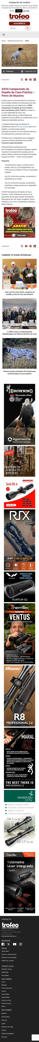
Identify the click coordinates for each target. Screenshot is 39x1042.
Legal (3, 1023)
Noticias (4, 985)
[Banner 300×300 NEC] (19, 222)
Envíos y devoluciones (9, 954)
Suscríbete (19, 23)
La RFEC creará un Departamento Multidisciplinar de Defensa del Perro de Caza (19, 333)
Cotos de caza (6, 1003)
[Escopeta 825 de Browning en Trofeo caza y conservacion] (19, 414)
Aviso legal (5, 951)
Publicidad (5, 972)
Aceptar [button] (19, 11)
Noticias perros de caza (15, 41)
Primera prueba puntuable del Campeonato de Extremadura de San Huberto (19, 372)
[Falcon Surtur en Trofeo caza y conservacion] (19, 587)
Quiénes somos (7, 969)
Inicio (3, 982)
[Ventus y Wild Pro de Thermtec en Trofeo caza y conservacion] (19, 634)
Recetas (4, 1037)
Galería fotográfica (8, 1033)
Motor (3, 1006)
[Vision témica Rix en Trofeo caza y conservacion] (19, 540)
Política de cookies (8, 960)
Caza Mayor (6, 994)
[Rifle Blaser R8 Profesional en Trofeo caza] (19, 696)
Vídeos (4, 1030)
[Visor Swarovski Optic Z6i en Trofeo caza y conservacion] (19, 820)
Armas (4, 991)
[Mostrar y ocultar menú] (4, 35)
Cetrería (4, 1020)
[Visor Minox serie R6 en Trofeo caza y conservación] (19, 493)
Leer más (26, 11)
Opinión (4, 1013)
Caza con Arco (6, 1000)
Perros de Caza (7, 988)
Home (3, 41)
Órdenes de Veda (7, 1027)
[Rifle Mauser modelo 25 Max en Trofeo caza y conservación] (19, 461)
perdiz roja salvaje (21, 127)
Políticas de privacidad (9, 957)
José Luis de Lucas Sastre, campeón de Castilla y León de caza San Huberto (19, 293)
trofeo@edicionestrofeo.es (9, 936)
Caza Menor (6, 997)
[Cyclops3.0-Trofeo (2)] (19, 882)
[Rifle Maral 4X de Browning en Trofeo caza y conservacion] (19, 758)
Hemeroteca (6, 1017)
